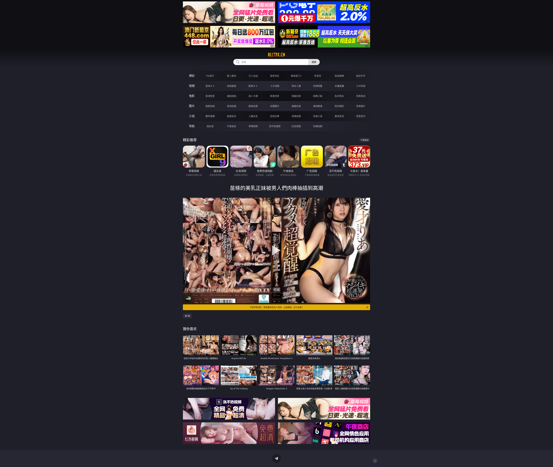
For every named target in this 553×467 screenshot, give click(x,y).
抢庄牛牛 (360, 75)
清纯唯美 (317, 106)
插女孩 (210, 126)
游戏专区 (274, 75)
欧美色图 (253, 106)
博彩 (192, 76)
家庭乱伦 (231, 116)
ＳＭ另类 (360, 85)
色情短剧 (317, 126)
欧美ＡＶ (253, 85)
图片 (192, 106)
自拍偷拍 (231, 85)
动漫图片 (274, 106)
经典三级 (317, 96)
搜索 (314, 62)
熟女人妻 (296, 85)
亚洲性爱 (210, 96)
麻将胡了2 (296, 75)
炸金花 (317, 75)
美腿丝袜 (296, 106)
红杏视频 (296, 126)
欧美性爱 (274, 96)
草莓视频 (253, 126)
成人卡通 (253, 96)
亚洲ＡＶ (210, 85)
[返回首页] (375, 460)
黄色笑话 (339, 116)
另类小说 (317, 116)
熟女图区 (339, 106)
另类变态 (360, 96)
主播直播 (339, 85)
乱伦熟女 (339, 96)
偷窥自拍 (210, 106)
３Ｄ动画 (274, 85)
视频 (192, 86)
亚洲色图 (231, 106)
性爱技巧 (360, 116)
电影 (192, 96)
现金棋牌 (339, 75)
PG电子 (210, 75)
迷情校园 (296, 116)
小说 (192, 116)
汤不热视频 (274, 126)
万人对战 (253, 75)
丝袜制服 (317, 85)
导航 (192, 126)
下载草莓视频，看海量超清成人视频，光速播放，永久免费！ (276, 307)
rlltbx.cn (276, 55)
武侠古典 (274, 116)
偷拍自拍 (231, 96)
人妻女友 (253, 116)
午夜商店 (231, 126)
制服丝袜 (296, 96)
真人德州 (231, 75)
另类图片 (360, 106)
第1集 (187, 315)
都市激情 (210, 116)
